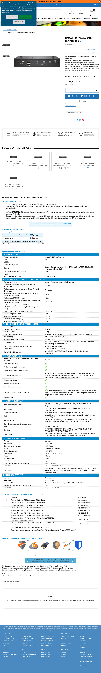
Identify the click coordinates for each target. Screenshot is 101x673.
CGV (4, 645)
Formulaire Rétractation (28, 645)
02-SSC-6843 (83, 505)
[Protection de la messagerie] (56, 550)
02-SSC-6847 (83, 508)
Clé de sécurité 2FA (27, 656)
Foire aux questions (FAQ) (48, 641)
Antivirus (24, 650)
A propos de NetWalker (28, 638)
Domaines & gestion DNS (29, 654)
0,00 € (92, 15)
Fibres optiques (45, 656)
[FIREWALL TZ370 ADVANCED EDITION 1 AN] (38, 168)
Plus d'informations (35, 241)
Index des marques (46, 645)
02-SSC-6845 (83, 500)
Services (80, 22)
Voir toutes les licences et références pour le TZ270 (29, 527)
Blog (81, 645)
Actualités (83, 643)
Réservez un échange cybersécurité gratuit (50, 1)
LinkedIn (82, 634)
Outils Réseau (60, 19)
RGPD (49, 566)
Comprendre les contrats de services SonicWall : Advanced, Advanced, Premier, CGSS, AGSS (43, 530)
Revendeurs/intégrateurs (67, 636)
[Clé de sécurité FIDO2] (45, 550)
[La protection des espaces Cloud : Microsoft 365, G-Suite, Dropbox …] (34, 550)
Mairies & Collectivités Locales (69, 634)
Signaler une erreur (66, 643)
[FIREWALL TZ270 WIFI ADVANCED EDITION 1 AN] (13, 166)
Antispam (24, 652)
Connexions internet (85, 654)
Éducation (63, 638)
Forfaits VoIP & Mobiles (86, 656)
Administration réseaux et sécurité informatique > (16, 576)
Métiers (95, 19)
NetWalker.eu (83, 636)
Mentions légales (26, 641)
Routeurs (63, 654)
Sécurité (87, 19)
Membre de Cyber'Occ (86, 661)
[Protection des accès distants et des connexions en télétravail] (67, 550)
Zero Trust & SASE (8, 656)
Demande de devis (92, 22)
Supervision (6, 652)
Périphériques (76, 19)
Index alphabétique (46, 643)
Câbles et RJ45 (45, 654)
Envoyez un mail (26, 636)
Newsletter (83, 647)
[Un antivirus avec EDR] (22, 550)
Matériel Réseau (47, 19)
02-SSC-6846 (83, 510)
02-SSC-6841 (83, 513)
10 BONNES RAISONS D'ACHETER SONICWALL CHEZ (50, 224)
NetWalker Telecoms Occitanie (85, 640)
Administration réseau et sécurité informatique (15, 32)
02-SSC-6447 (83, 516)
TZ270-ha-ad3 (83, 519)
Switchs (63, 656)
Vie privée (24, 643)
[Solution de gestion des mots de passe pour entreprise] (79, 550)
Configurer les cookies (86, 666)
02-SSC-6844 (83, 503)
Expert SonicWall (84, 659)
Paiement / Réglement (47, 636)
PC (68, 19)
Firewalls (32, 32)
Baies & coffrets (45, 652)
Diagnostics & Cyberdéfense (10, 654)
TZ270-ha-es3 (83, 524)
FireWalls (63, 652)
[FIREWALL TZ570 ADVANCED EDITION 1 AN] (87, 168)
